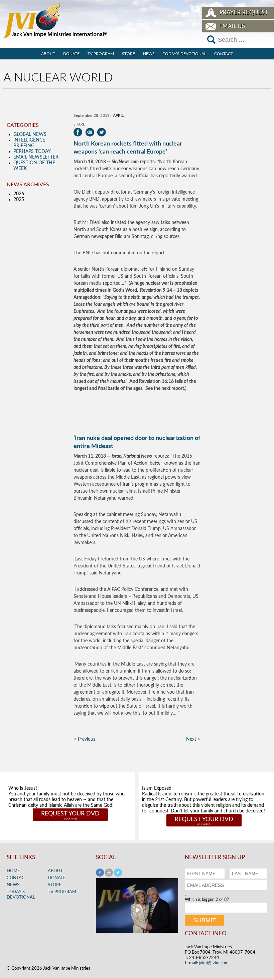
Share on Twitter (101, 132)
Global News (29, 134)
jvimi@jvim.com (214, 963)
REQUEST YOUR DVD (70, 814)
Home (13, 871)
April (118, 115)
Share (79, 124)
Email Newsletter (35, 157)
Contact (223, 54)
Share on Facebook (78, 132)
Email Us (232, 26)
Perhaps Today (32, 151)
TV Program (101, 54)
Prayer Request (244, 12)
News (149, 54)
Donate (71, 54)
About (48, 54)
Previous (86, 739)
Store (128, 54)
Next (191, 739)
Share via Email (89, 132)
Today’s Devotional (184, 54)
